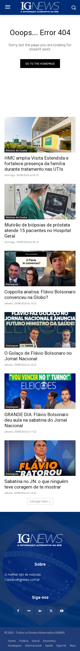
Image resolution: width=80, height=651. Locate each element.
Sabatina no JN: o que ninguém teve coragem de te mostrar (36, 484)
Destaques (12, 284)
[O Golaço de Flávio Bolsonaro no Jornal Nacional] (40, 330)
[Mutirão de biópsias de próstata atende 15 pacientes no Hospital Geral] (40, 201)
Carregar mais (39, 501)
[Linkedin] (40, 610)
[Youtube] (62, 610)
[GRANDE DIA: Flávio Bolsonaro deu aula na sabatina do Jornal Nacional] (40, 391)
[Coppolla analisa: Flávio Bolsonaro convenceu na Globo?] (40, 268)
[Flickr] (29, 610)
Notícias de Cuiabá (16, 150)
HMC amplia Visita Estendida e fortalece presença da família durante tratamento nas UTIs (36, 163)
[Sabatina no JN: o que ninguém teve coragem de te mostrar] (40, 458)
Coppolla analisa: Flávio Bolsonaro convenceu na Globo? (40, 294)
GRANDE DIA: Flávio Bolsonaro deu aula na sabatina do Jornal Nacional (36, 420)
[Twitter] (51, 610)
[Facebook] (18, 610)
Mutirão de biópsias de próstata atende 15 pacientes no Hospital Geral (37, 230)
